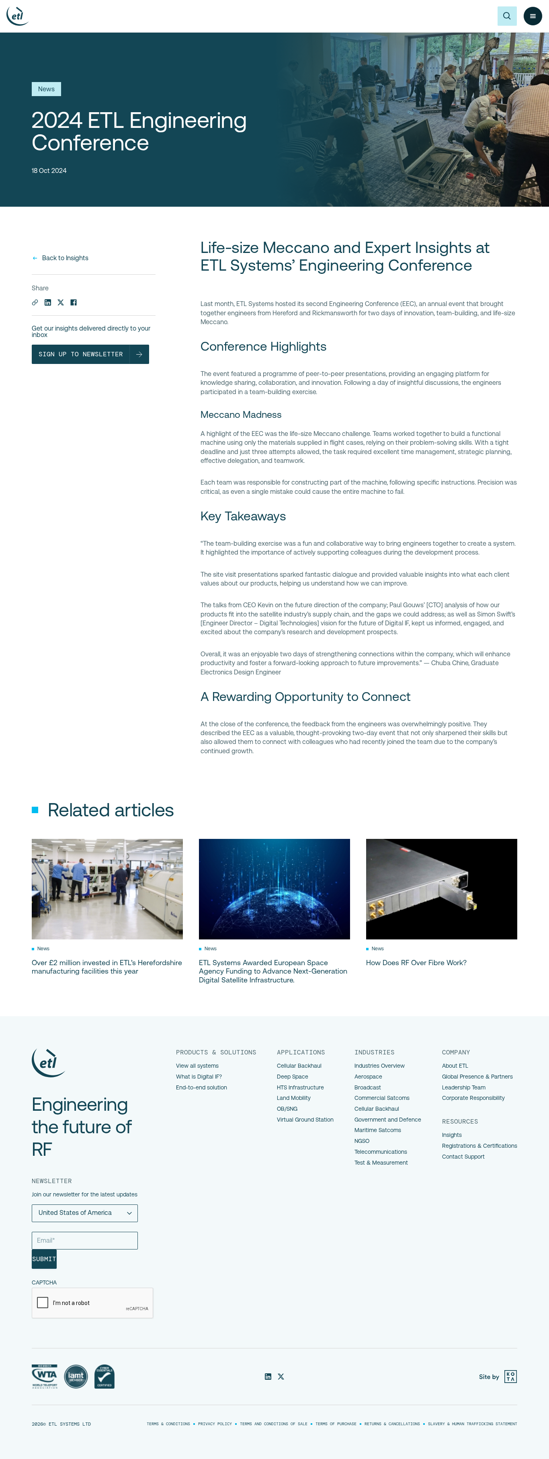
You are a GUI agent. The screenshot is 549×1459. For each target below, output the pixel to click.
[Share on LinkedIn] (48, 302)
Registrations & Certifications (479, 1146)
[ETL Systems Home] (89, 1062)
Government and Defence (387, 1119)
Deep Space (292, 1076)
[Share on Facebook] (73, 302)
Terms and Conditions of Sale (273, 1424)
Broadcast (367, 1087)
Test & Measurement (381, 1162)
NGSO (361, 1141)
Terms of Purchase (335, 1424)
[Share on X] (60, 302)
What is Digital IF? (199, 1076)
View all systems (197, 1065)
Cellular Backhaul (299, 1065)
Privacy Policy (215, 1424)
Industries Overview (379, 1065)
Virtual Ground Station (305, 1119)
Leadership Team (463, 1087)
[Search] (507, 16)
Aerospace (368, 1076)
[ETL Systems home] (17, 16)
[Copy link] (35, 302)
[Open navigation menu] (533, 16)
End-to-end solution (201, 1087)
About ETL (455, 1065)
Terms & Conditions (168, 1424)
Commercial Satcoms (382, 1098)
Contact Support (463, 1156)
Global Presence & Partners (477, 1076)
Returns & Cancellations (392, 1424)
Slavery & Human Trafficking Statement (472, 1424)
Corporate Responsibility (473, 1098)
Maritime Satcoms (377, 1130)
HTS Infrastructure (300, 1087)
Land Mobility (294, 1098)
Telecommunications (380, 1152)
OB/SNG (287, 1109)
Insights (452, 1135)
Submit (44, 1259)
